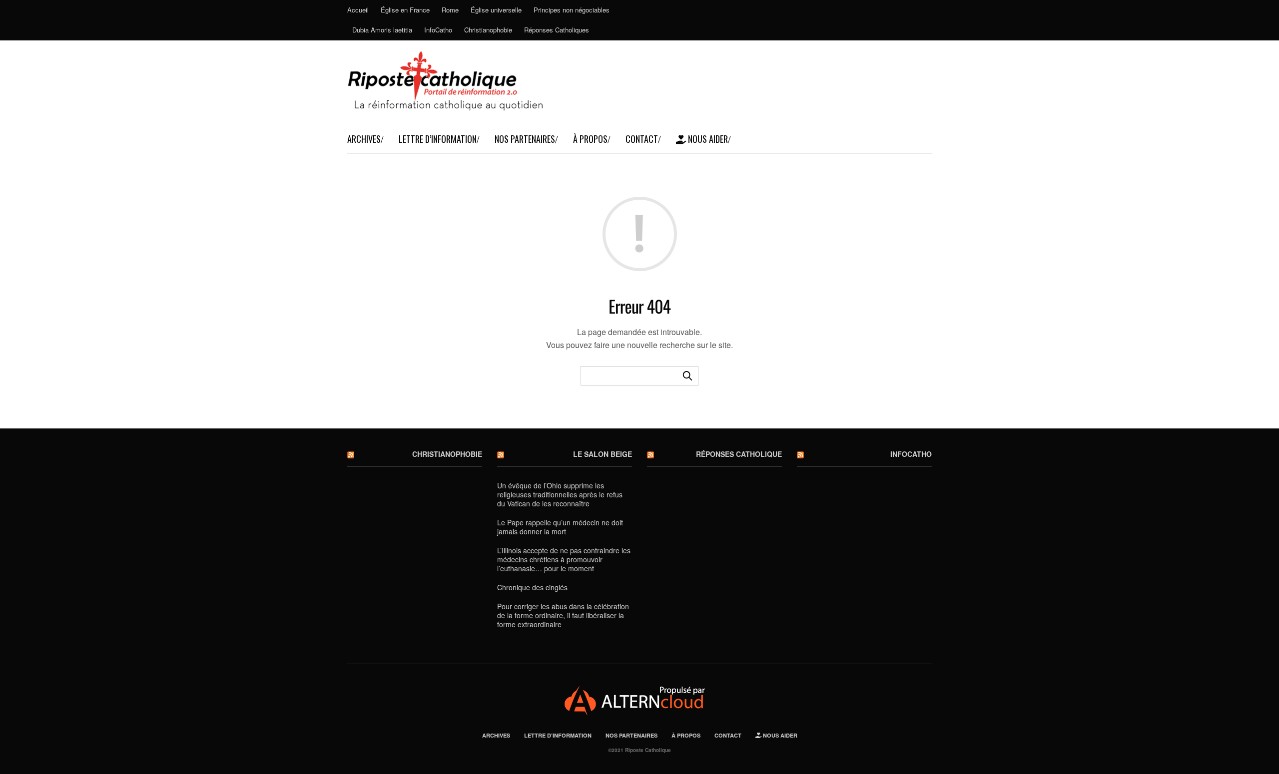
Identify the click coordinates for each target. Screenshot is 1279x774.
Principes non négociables (572, 9)
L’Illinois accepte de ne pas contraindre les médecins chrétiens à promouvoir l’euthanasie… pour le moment (564, 559)
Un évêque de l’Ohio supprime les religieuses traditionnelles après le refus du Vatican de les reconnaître (560, 494)
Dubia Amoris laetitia (382, 29)
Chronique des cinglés (532, 587)
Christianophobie (488, 29)
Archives (364, 138)
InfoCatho (438, 29)
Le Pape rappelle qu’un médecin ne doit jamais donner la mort (560, 526)
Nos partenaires (525, 138)
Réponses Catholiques (556, 29)
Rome (450, 9)
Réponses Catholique (739, 454)
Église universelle (496, 9)
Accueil (358, 9)
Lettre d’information (438, 138)
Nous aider (707, 138)
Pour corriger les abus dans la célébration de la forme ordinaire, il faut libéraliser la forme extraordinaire (563, 615)
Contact (642, 138)
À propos (590, 138)
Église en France (405, 9)
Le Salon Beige (602, 454)
